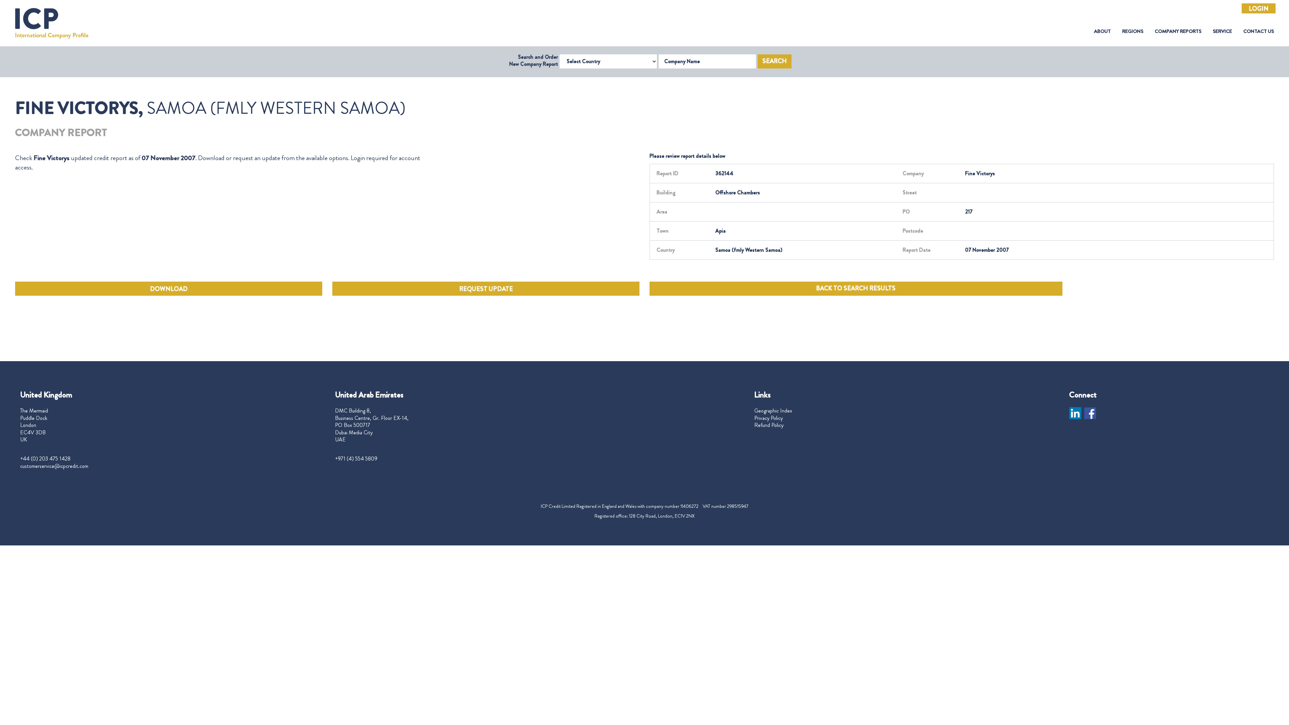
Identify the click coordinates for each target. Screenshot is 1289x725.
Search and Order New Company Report (533, 60)
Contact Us (1258, 31)
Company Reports (1178, 31)
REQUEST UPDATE (486, 289)
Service (1222, 31)
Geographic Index (773, 411)
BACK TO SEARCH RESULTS (856, 288)
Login (1259, 8)
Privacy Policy (768, 418)
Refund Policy (768, 425)
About (1102, 31)
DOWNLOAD (169, 289)
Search (774, 61)
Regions (1132, 31)
